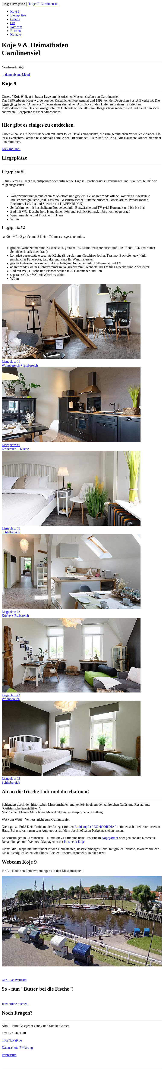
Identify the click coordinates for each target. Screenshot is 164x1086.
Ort (12, 23)
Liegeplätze (18, 15)
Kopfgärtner (110, 838)
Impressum (9, 1055)
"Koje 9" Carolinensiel (43, 4)
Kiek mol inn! (11, 149)
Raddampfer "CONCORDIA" (95, 827)
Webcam (16, 27)
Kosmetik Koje (74, 841)
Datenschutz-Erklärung (17, 1047)
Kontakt (15, 34)
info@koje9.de (12, 1040)
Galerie (15, 19)
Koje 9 (14, 11)
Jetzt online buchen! (15, 1004)
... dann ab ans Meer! (16, 74)
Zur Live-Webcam (14, 980)
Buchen (15, 31)
